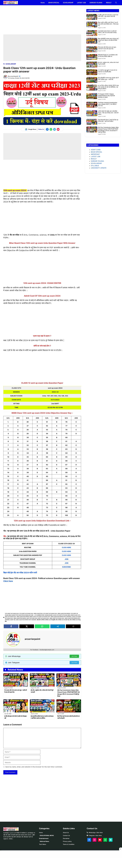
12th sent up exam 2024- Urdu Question (31, 613)
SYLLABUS (95, 166)
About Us (66, 832)
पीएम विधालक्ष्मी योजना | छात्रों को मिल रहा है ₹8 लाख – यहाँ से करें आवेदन (108, 120)
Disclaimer (66, 838)
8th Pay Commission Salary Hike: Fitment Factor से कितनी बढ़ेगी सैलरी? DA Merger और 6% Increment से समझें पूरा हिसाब (108, 130)
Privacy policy (67, 841)
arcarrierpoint (14, 76)
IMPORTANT (95, 154)
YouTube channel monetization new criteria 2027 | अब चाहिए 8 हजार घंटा (107, 104)
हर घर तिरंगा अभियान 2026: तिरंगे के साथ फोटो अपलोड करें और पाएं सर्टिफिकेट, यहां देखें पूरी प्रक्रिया (108, 87)
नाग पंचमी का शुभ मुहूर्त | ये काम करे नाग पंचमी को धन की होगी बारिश (107, 71)
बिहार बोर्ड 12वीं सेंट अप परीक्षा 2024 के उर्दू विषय (46, 619)
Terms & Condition (68, 844)
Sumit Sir (12, 619)
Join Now (74, 656)
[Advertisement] (42, 20)
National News (44, 841)
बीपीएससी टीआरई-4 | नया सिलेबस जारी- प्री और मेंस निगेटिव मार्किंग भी (108, 55)
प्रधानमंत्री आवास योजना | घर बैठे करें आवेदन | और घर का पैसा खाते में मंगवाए (107, 31)
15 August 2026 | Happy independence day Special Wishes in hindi (106, 95)
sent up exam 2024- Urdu (45, 618)
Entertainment (43, 838)
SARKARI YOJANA (96, 3)
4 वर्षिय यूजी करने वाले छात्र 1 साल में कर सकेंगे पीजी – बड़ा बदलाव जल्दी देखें (108, 15)
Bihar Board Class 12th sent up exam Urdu (57, 615)
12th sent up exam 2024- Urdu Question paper (56, 613)
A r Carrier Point (40, 615)
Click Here (8, 581)
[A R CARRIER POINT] (10, 2)
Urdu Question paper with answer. (26, 619)
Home (43, 3)
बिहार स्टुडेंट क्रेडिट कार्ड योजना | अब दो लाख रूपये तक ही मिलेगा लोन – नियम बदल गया (108, 24)
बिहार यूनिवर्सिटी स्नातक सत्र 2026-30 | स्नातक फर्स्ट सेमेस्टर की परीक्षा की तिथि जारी (108, 40)
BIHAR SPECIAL (53, 3)
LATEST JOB (81, 3)
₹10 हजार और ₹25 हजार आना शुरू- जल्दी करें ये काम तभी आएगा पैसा (107, 48)
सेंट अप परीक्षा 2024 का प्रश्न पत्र (62, 619)
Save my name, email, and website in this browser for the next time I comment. (33, 767)
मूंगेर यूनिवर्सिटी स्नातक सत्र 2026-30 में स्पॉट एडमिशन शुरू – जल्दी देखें (108, 78)
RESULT (109, 3)
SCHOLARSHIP (68, 3)
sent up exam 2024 (31, 618)
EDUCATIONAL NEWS (47, 835)
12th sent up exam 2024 (12, 613)
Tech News (42, 844)
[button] (116, 2)
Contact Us (66, 835)
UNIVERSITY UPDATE (98, 168)
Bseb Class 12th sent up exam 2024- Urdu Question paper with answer (50, 616)
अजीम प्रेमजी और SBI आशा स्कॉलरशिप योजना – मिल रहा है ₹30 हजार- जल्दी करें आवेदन (108, 112)
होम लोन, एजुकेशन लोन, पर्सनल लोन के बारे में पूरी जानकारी (108, 63)
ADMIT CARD (96, 150)
